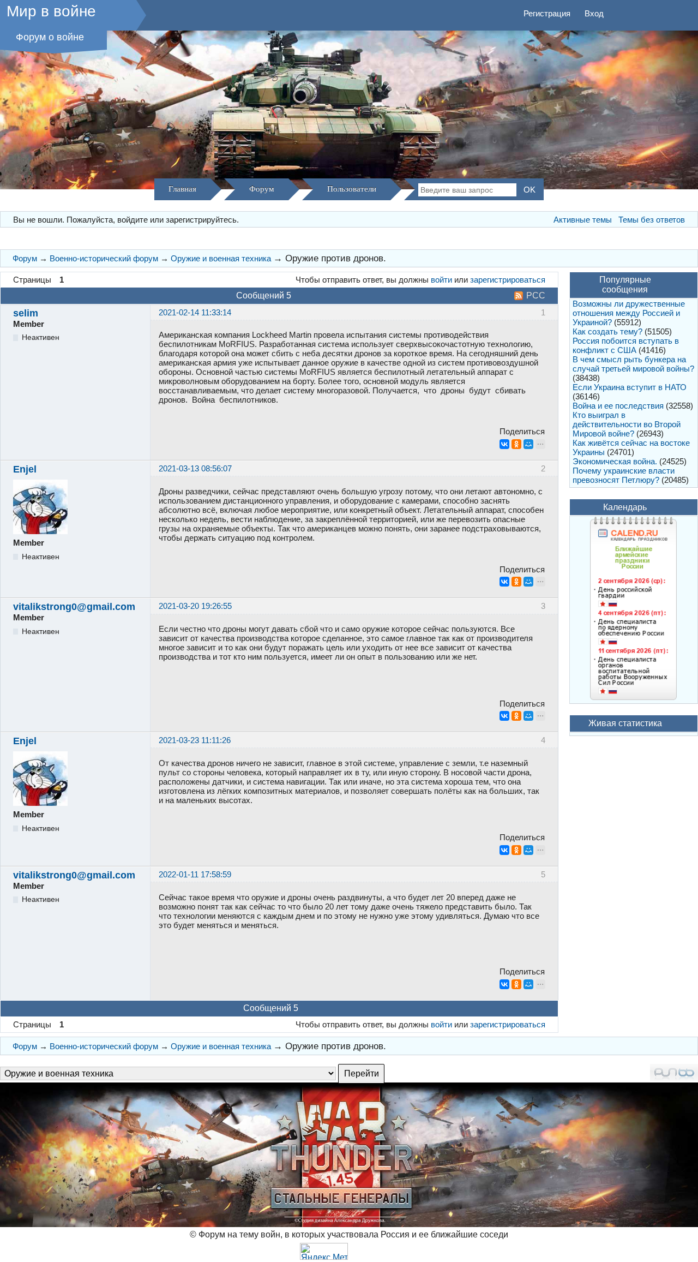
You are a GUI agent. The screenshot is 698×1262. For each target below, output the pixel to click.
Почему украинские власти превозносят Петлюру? (624, 475)
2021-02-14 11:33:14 (195, 312)
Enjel (25, 469)
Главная (182, 188)
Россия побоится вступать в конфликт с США (626, 345)
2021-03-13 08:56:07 (195, 468)
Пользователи (351, 188)
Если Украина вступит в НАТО (630, 387)
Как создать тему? (607, 331)
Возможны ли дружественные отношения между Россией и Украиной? (629, 313)
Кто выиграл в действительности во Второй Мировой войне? (627, 424)
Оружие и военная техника (221, 258)
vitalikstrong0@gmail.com (74, 606)
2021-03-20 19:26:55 (195, 606)
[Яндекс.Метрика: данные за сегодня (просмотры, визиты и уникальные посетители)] (324, 1251)
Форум (261, 188)
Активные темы (582, 219)
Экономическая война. (615, 461)
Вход (594, 13)
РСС (535, 295)
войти (441, 279)
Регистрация (547, 13)
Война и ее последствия (618, 405)
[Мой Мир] (528, 444)
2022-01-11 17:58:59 (195, 874)
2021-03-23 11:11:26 (195, 740)
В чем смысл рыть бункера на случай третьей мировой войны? (633, 364)
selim (25, 313)
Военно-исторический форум (104, 258)
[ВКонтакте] (504, 444)
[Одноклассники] (516, 444)
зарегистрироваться (507, 279)
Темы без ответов (651, 219)
